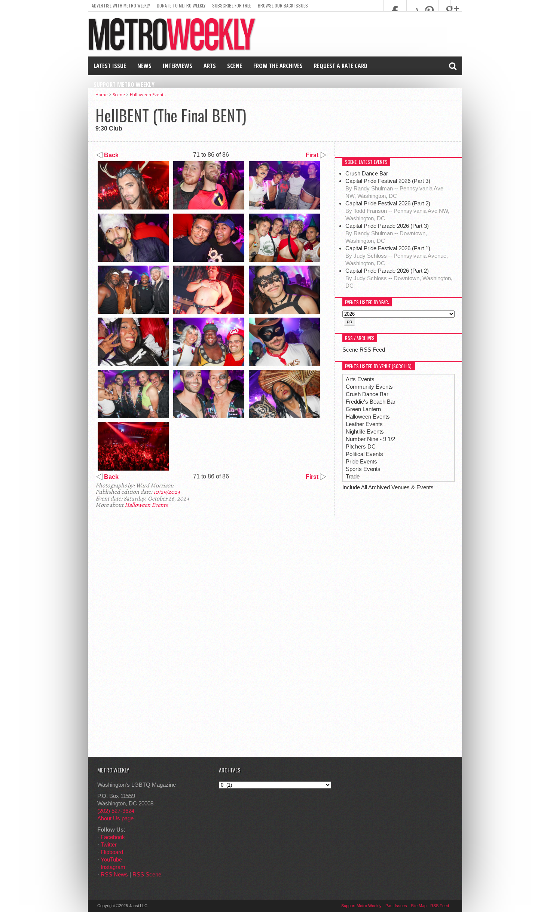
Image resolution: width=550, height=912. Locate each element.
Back (111, 155)
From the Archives (278, 66)
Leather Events (364, 424)
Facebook (113, 837)
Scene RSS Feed (363, 349)
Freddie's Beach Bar (370, 401)
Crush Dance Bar (367, 173)
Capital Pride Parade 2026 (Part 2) (387, 270)
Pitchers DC (361, 446)
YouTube (111, 859)
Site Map (419, 905)
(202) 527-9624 (115, 811)
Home (101, 94)
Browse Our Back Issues (283, 5)
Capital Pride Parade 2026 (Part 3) (387, 226)
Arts (210, 66)
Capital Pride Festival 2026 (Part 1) (387, 248)
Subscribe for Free (231, 5)
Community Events (369, 386)
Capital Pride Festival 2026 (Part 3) (387, 181)
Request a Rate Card (340, 66)
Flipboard (112, 852)
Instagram (113, 867)
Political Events (364, 454)
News (144, 66)
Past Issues (396, 905)
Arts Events (360, 379)
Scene (234, 66)
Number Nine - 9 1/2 (370, 439)
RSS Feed (439, 905)
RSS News (114, 874)
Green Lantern (363, 409)
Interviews (177, 66)
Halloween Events (147, 94)
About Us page (115, 818)
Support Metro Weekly (124, 84)
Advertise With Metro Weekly (121, 5)
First (313, 155)
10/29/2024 (166, 492)
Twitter (109, 844)
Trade (353, 476)
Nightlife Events (365, 431)
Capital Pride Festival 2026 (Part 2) (387, 203)
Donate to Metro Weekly (181, 5)
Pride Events (361, 461)
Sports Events (363, 469)
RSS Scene (146, 874)
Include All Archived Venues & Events (388, 487)
